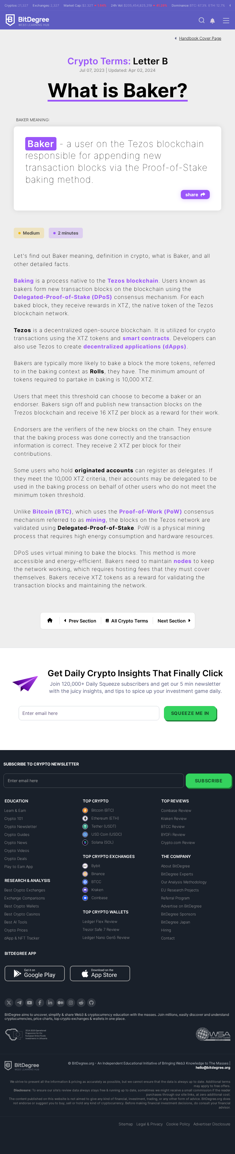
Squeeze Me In (190, 713)
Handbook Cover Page (200, 38)
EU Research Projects (180, 890)
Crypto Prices (16, 930)
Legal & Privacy (149, 1124)
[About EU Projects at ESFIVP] (26, 1032)
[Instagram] (70, 1002)
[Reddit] (81, 1002)
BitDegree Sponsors (178, 914)
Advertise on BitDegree (181, 906)
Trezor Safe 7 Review (101, 929)
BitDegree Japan (175, 922)
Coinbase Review (176, 810)
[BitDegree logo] (22, 1065)
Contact (168, 938)
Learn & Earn (15, 810)
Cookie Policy (178, 1124)
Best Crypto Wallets (21, 906)
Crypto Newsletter (20, 826)
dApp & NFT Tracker (21, 938)
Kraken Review (174, 818)
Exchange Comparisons (24, 898)
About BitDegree (175, 866)
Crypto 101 (13, 818)
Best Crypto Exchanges (24, 890)
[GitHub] (91, 1002)
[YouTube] (29, 1002)
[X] (9, 1002)
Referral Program (175, 898)
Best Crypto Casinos (22, 914)
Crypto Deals (15, 858)
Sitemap (126, 1124)
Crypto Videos (16, 850)
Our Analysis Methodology (184, 882)
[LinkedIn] (50, 1002)
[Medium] (60, 1002)
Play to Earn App (18, 866)
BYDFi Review (173, 834)
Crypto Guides (17, 834)
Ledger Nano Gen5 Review (106, 937)
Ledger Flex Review (100, 921)
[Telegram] (19, 1002)
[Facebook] (40, 1002)
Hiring (166, 930)
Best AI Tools (15, 922)
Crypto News (15, 842)
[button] (212, 20)
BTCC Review (173, 826)
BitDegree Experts (177, 874)
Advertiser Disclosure (211, 1124)
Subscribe (209, 781)
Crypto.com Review (178, 842)
